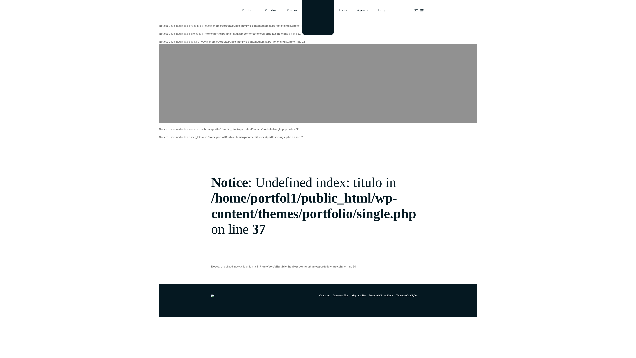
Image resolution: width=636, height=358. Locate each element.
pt (416, 10)
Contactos (324, 295)
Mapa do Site (359, 295)
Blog (381, 10)
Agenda (362, 10)
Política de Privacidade (381, 295)
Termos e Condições (406, 295)
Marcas (291, 10)
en (422, 10)
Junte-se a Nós (340, 295)
